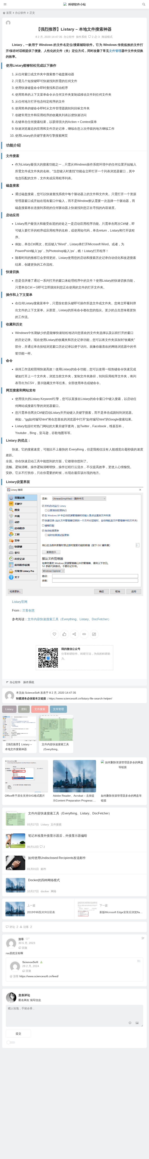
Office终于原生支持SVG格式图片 (25, 795)
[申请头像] (139, 996)
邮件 (43, 869)
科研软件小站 (77, 4)
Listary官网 (19, 601)
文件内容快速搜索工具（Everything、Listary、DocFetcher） (69, 619)
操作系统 (81, 36)
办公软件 (20, 12)
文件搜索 (56, 824)
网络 (53, 891)
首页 (9, 12)
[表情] (130, 1023)
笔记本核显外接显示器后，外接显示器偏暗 (57, 835)
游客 (16, 976)
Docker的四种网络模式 (44, 880)
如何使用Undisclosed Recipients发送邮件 (57, 858)
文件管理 (115, 50)
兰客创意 (28, 610)
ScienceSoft (32, 692)
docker (45, 891)
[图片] (137, 1023)
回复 (24, 947)
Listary (45, 824)
